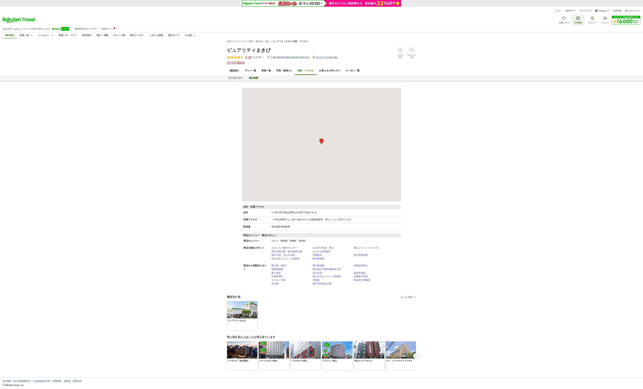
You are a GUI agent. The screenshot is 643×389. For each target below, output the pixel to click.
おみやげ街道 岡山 (323, 247)
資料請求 (77, 381)
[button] (255, 303)
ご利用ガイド (570, 11)
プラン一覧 (250, 70)
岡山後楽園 (318, 265)
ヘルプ (558, 11)
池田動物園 (277, 269)
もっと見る (407, 297)
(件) (257, 57)
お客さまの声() (329, 70)
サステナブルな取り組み (327, 57)
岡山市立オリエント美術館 (285, 258)
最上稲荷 (276, 272)
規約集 (67, 381)
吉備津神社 (277, 276)
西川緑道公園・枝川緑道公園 (286, 251)
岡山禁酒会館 (361, 255)
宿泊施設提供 (235, 78)
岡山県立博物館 (362, 280)
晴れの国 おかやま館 (283, 255)
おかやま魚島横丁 (322, 251)
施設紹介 (234, 70)
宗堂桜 (316, 280)
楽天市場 (618, 11)
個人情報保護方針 (22, 381)
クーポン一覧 (353, 70)
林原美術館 (318, 258)
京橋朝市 (317, 255)
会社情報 (6, 381)
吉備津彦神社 (361, 265)
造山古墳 (317, 272)
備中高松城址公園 (322, 283)
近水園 (274, 283)
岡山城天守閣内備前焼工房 (327, 269)
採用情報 (57, 381)
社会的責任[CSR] (41, 381)
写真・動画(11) (284, 70)
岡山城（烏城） (279, 265)
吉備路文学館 (361, 276)
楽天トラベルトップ (236, 41)
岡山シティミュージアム (366, 247)
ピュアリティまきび (249, 50)
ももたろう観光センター (284, 247)
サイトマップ (586, 11)
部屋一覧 (266, 70)
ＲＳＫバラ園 (278, 280)
